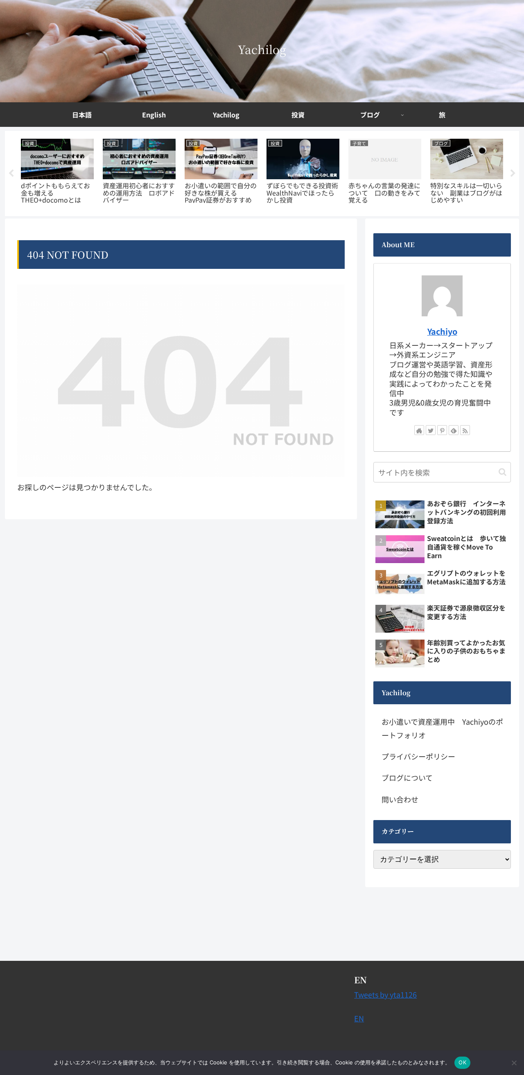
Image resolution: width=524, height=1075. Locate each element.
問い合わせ (400, 799)
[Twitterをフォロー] (431, 430)
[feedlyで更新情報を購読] (453, 430)
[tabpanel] (57, 172)
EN (359, 1018)
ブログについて (407, 777)
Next (513, 173)
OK (462, 1062)
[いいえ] (514, 1063)
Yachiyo (442, 331)
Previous (11, 173)
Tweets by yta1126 (385, 994)
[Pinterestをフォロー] (442, 430)
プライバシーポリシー (418, 756)
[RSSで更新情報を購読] (465, 430)
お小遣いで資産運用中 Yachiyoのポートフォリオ (442, 728)
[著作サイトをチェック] (419, 430)
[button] (502, 472)
